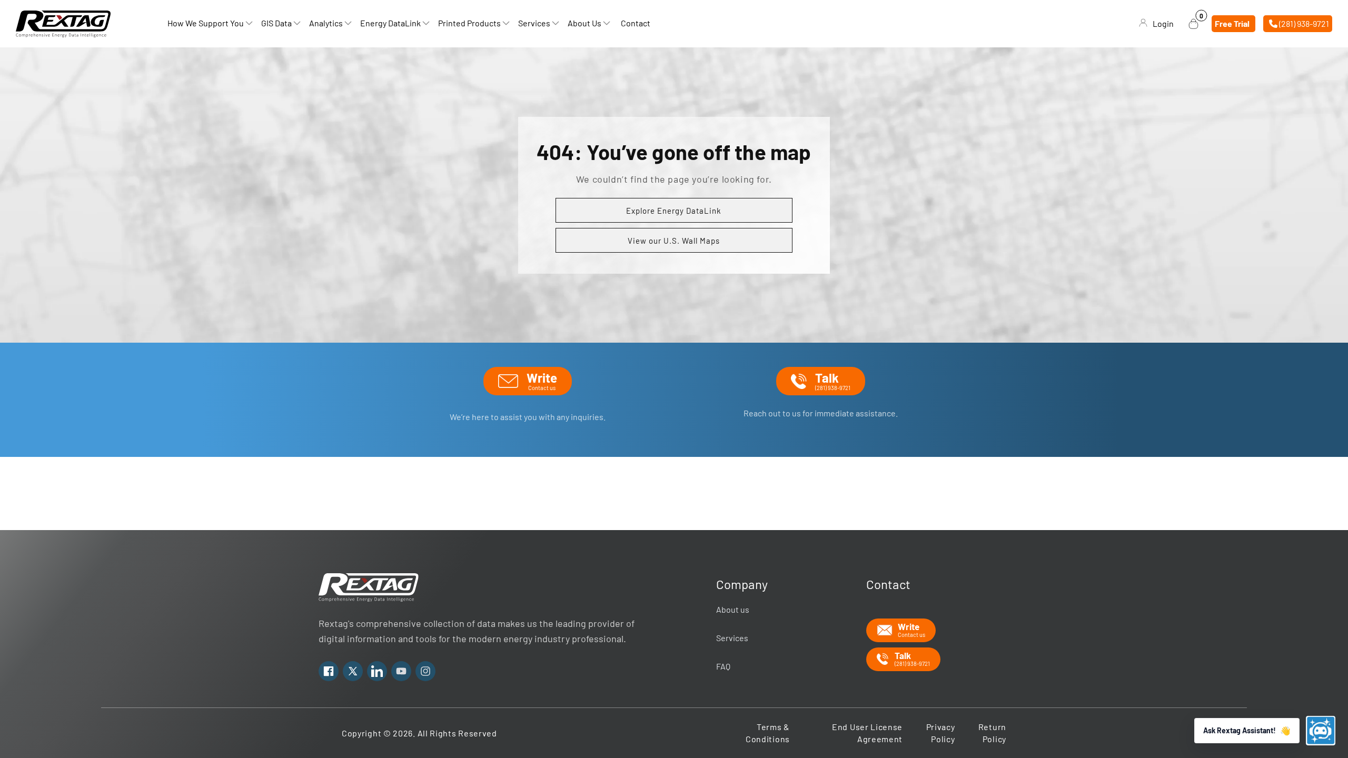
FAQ (723, 666)
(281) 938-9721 (1303, 23)
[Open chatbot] (1320, 730)
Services (732, 638)
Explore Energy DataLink (673, 210)
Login (1163, 23)
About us (732, 609)
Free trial (1232, 23)
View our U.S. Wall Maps (674, 240)
